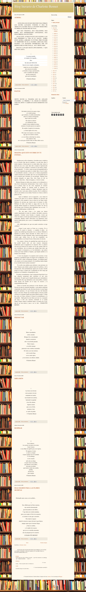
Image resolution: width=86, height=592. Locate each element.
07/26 (55, 35)
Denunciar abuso (55, 94)
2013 (54, 91)
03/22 (55, 61)
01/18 (55, 66)
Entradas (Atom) (23, 545)
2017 (54, 83)
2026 (54, 28)
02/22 (55, 64)
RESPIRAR (18, 428)
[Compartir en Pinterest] (36, 85)
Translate (67, 103)
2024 (54, 72)
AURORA (17, 17)
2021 (54, 76)
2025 (54, 70)
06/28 (55, 40)
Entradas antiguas (43, 542)
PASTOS (17, 91)
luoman (49, 576)
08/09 (55, 33)
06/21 (55, 42)
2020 (54, 78)
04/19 (55, 53)
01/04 (55, 68)
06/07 (55, 44)
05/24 (55, 46)
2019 (54, 80)
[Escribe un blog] (32, 85)
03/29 (55, 59)
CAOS (17, 566)
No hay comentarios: (25, 84)
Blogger (60, 576)
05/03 (55, 50)
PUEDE (17, 556)
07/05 (55, 39)
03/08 (55, 63)
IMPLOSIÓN (18, 378)
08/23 (55, 29)
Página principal (56, 22)
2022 (54, 74)
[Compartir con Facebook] (35, 85)
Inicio (27, 542)
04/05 (55, 57)
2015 (54, 87)
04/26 (55, 52)
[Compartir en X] (34, 85)
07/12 (55, 37)
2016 (54, 85)
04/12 (55, 55)
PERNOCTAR (19, 317)
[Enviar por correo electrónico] (31, 85)
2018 (54, 81)
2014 (54, 89)
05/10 (55, 48)
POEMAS (17, 561)
